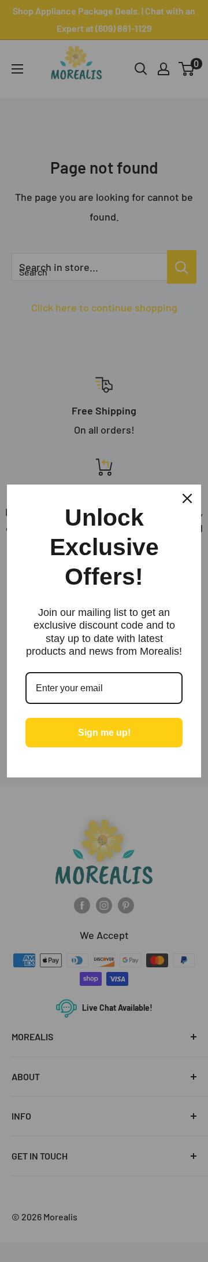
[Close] (187, 498)
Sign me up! (104, 733)
